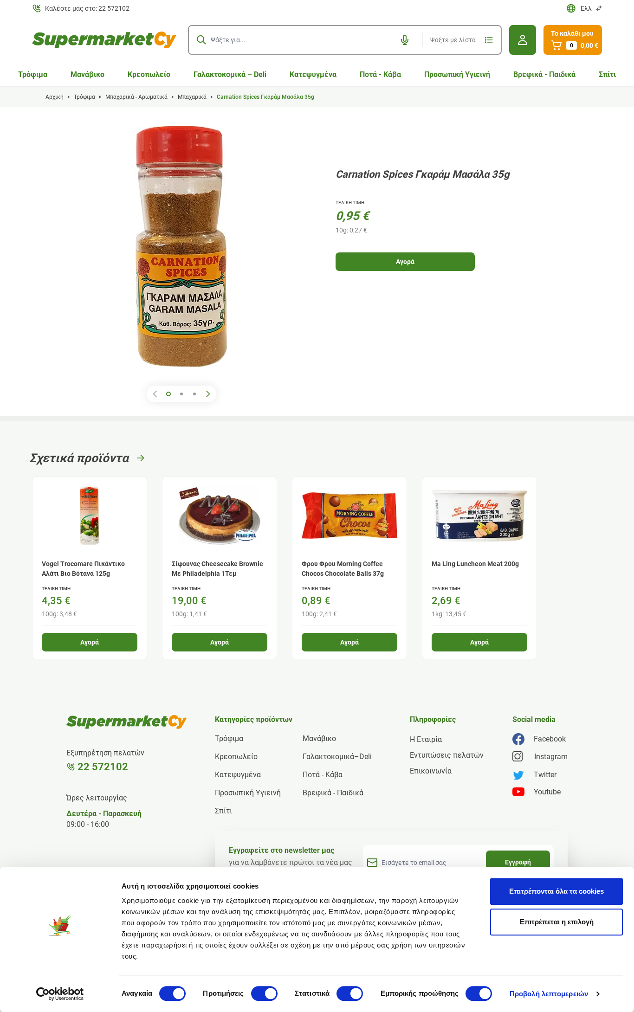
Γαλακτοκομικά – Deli (230, 74)
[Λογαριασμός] (522, 40)
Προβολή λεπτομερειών (549, 994)
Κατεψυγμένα (313, 74)
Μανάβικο (87, 74)
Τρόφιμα (32, 74)
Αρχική (54, 97)
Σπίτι (607, 74)
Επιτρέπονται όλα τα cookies (556, 891)
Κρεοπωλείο (149, 74)
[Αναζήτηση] (201, 39)
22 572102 (103, 767)
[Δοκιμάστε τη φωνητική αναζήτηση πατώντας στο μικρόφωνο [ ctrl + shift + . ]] (404, 39)
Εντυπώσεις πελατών (447, 755)
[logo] (104, 40)
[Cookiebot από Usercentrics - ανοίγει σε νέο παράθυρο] (60, 994)
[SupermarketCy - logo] (126, 722)
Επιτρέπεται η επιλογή (557, 922)
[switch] (264, 993)
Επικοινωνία (431, 771)
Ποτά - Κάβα (380, 74)
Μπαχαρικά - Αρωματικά (136, 97)
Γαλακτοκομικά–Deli (337, 756)
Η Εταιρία (426, 739)
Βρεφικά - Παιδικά (544, 74)
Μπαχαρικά (192, 97)
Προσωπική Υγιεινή (457, 74)
